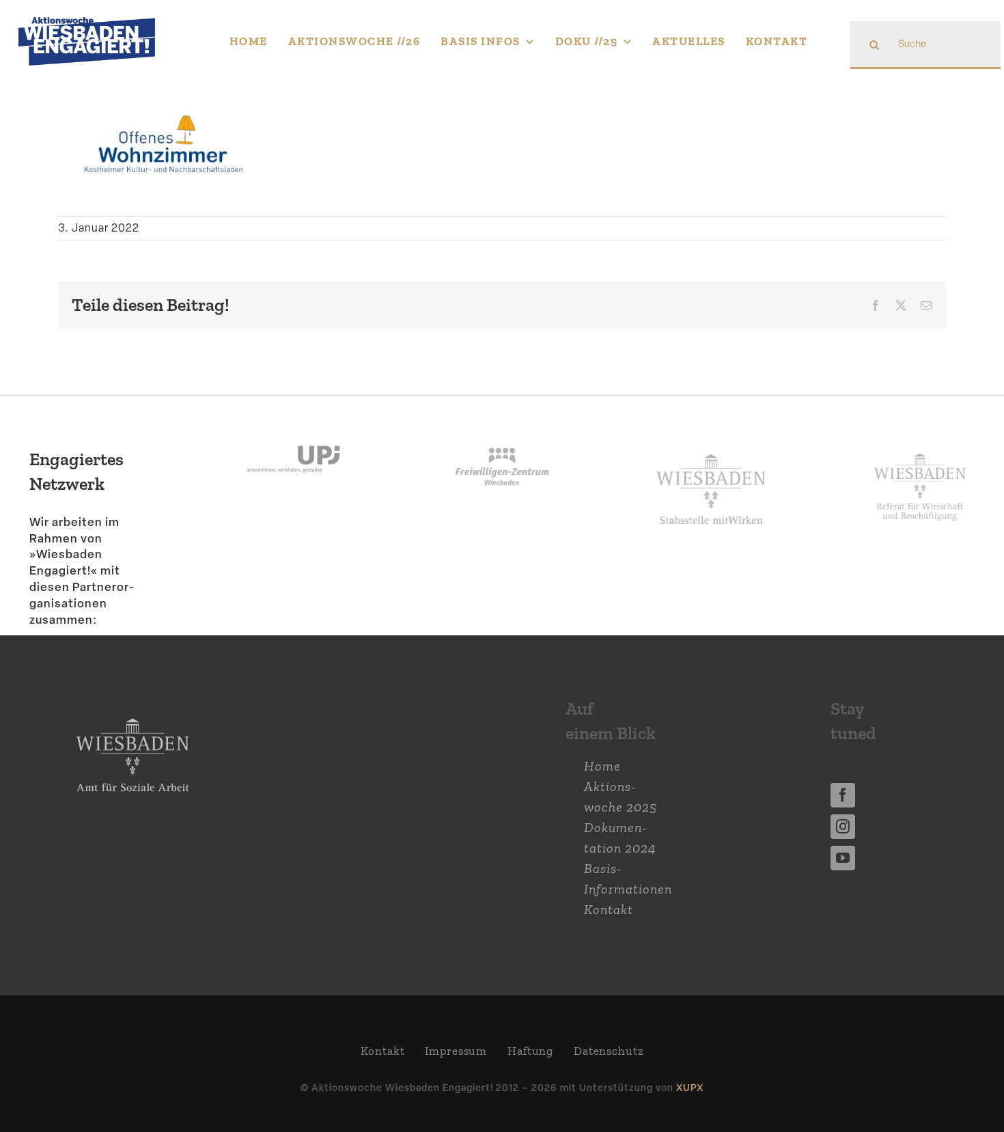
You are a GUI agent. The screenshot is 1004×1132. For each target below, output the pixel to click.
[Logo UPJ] (293, 430)
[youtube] (843, 858)
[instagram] (843, 826)
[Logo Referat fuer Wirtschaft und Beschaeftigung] (920, 449)
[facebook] (843, 795)
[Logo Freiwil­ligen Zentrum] (502, 430)
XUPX (689, 1087)
